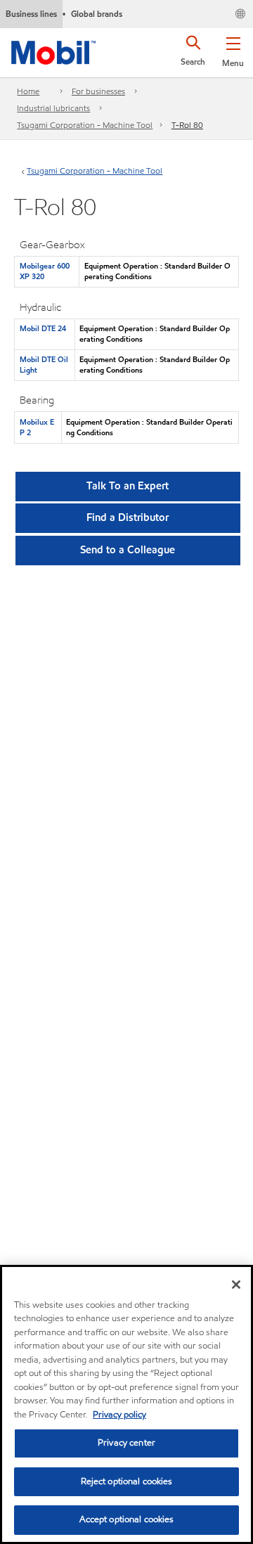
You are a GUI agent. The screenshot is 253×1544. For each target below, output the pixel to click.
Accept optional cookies (126, 1519)
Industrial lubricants (53, 108)
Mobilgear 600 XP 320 (45, 271)
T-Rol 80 (187, 125)
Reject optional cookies (127, 1481)
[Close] (236, 1284)
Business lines (31, 14)
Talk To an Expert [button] (127, 486)
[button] (233, 49)
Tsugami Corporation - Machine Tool (85, 125)
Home (28, 91)
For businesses (98, 91)
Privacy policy (119, 1414)
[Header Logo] (53, 50)
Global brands (96, 14)
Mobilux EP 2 (37, 427)
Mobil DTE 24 (43, 328)
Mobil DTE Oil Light (44, 364)
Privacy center (126, 1442)
